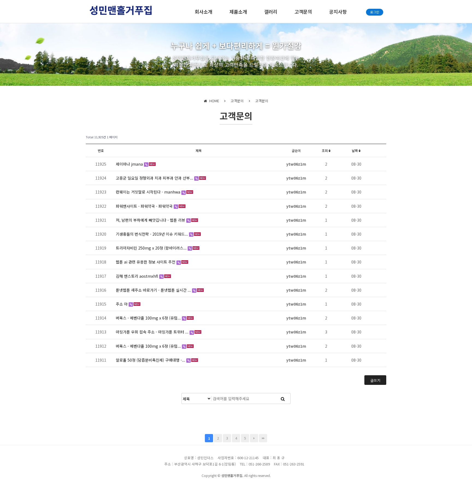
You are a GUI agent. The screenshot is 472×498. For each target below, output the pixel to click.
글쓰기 (375, 380)
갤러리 (270, 11)
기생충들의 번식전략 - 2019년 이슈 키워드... (152, 234)
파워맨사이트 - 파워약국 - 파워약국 (145, 206)
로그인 (374, 12)
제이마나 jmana (130, 164)
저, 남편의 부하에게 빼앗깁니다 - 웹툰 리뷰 (151, 220)
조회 (325, 150)
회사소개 (203, 11)
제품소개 (238, 11)
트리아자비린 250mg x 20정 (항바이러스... (152, 248)
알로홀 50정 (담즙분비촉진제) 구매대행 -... (151, 360)
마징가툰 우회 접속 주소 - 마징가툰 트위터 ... (153, 332)
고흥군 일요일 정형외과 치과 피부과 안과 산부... (155, 178)
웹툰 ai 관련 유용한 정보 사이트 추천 (146, 262)
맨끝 (263, 438)
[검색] (282, 398)
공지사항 (338, 11)
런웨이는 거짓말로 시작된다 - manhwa (148, 192)
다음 (254, 438)
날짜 (355, 150)
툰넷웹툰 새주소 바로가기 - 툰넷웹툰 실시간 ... (154, 290)
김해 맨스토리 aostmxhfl (137, 276)
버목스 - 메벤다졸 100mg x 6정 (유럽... (149, 318)
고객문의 (303, 11)
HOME (213, 100)
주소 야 (122, 304)
